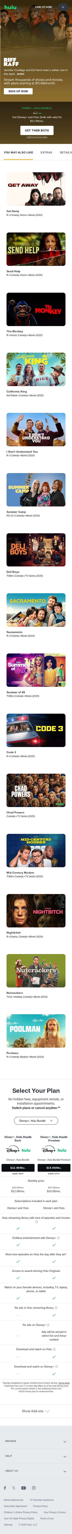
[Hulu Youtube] (26, 1488)
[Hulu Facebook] (8, 1488)
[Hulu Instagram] (34, 1488)
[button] (18, 151)
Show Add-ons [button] (32, 1411)
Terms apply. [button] (64, 1383)
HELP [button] (8, 1456)
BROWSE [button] (10, 1441)
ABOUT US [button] (11, 1471)
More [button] (20, 74)
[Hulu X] (16, 1488)
